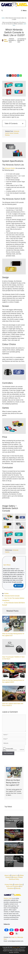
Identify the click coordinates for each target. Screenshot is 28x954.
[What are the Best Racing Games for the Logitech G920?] (14, 677)
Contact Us (14, 875)
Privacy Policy (9, 884)
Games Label (8, 898)
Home (3, 18)
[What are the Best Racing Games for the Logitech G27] (14, 630)
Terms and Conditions (12, 886)
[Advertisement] (14, 60)
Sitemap (17, 888)
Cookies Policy (18, 884)
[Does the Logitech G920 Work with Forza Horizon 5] (14, 700)
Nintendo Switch (10, 168)
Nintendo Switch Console (11, 596)
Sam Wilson (6, 565)
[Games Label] (14, 5)
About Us (7, 875)
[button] (2, 11)
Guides (6, 593)
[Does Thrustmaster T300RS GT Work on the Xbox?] (14, 653)
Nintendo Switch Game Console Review (12, 133)
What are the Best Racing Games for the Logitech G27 (13, 782)
